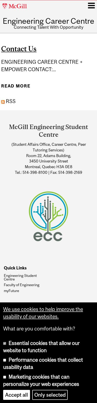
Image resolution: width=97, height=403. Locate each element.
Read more (15, 85)
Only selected (50, 395)
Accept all (16, 395)
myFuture (11, 290)
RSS (10, 101)
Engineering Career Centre (48, 21)
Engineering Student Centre (20, 277)
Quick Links (15, 268)
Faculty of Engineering (21, 285)
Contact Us (19, 49)
